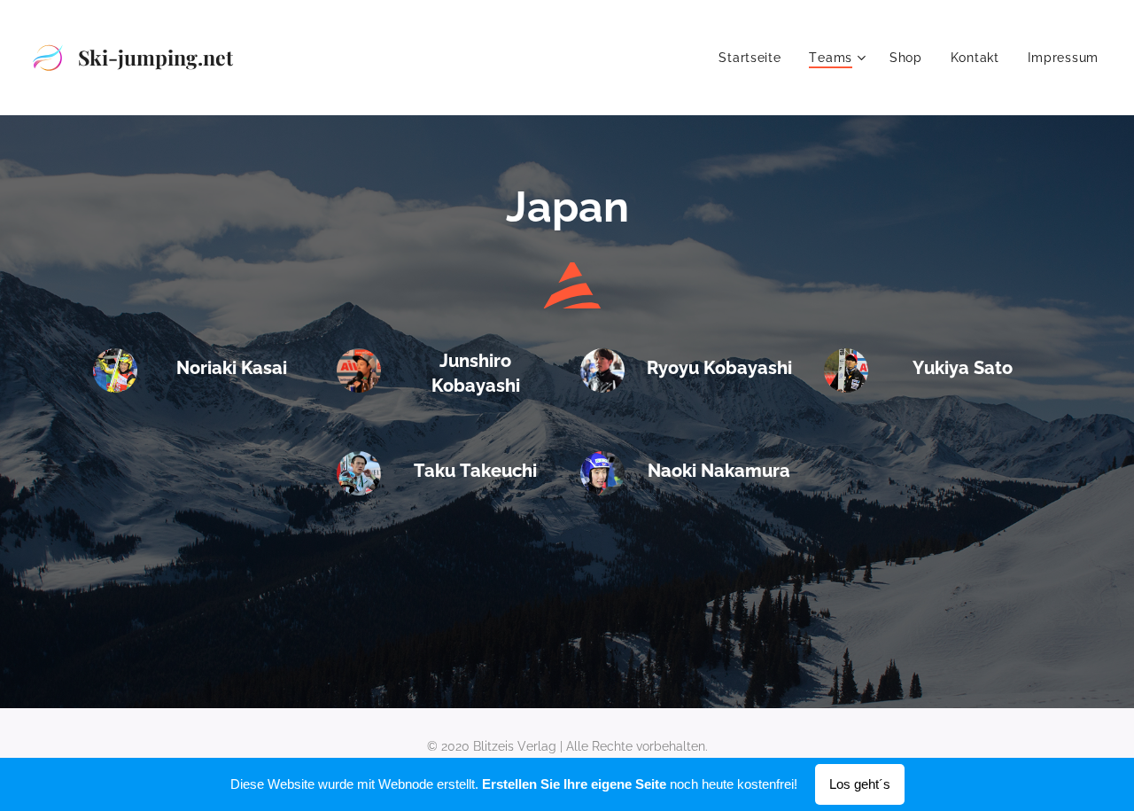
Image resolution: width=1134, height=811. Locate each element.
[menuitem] (754, 57)
